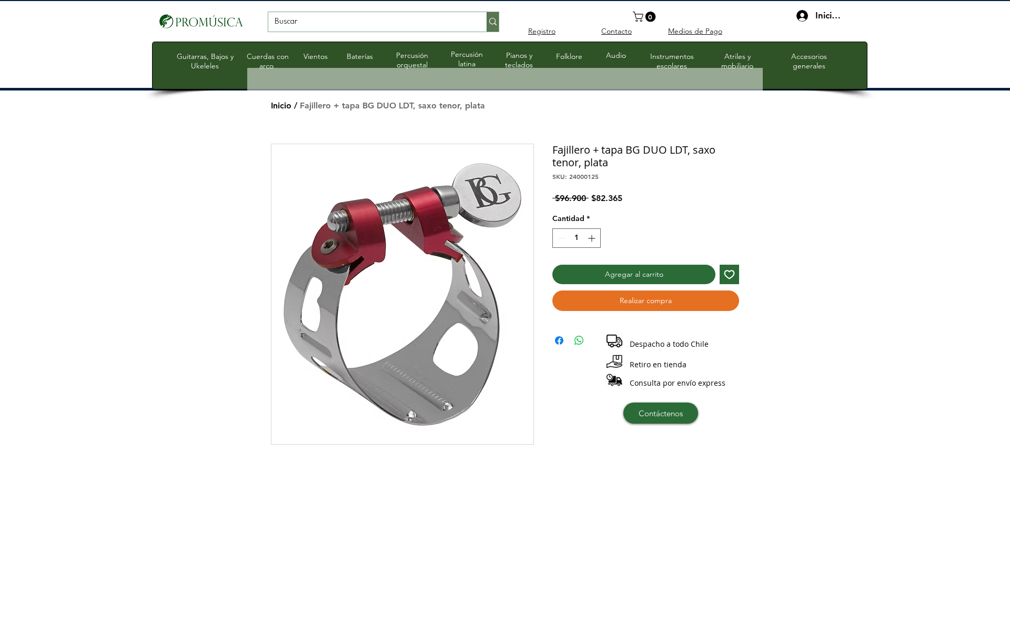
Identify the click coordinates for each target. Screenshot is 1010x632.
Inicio (281, 106)
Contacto (616, 31)
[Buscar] (493, 22)
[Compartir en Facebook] (559, 340)
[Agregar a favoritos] (729, 274)
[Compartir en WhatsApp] (579, 340)
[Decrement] (560, 238)
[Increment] (592, 238)
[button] (645, 17)
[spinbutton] (576, 238)
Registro (542, 31)
